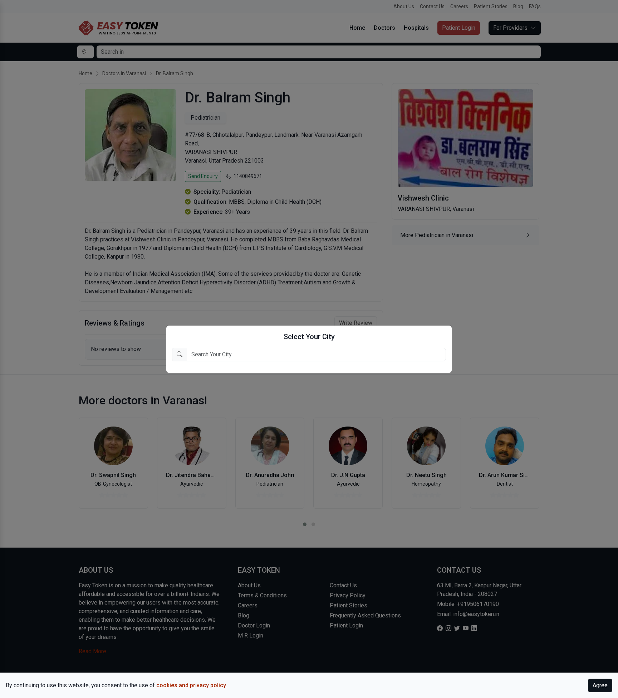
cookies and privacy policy (191, 685)
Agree (600, 685)
